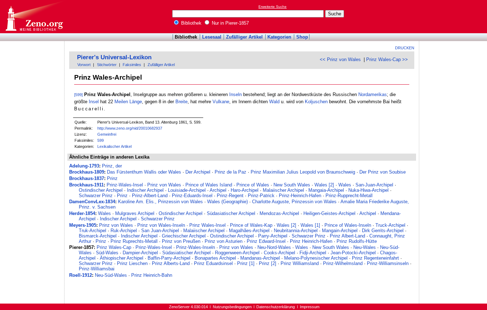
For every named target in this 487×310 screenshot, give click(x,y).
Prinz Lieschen (132, 263)
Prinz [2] (267, 263)
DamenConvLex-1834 (92, 201)
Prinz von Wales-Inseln (161, 225)
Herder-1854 (82, 213)
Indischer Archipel (145, 190)
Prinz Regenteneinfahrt (375, 258)
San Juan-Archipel (160, 230)
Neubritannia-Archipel (296, 230)
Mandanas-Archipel (260, 258)
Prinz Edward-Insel (266, 241)
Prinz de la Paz (230, 172)
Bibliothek (190, 23)
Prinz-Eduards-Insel (192, 195)
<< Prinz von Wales (340, 59)
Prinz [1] (246, 263)
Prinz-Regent (230, 195)
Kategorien (279, 37)
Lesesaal (211, 37)
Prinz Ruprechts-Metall (134, 241)
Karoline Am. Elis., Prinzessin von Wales (160, 201)
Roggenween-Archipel (237, 252)
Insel (94, 101)
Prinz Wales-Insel (207, 225)
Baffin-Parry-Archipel (169, 258)
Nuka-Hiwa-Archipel (368, 190)
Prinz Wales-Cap (114, 247)
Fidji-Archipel (312, 252)
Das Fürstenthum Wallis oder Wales (144, 172)
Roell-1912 (80, 275)
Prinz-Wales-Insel (125, 185)
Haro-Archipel (244, 190)
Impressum (309, 307)
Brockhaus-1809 (86, 172)
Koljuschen (316, 101)
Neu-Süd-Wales (111, 275)
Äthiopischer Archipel (121, 258)
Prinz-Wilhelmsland (343, 263)
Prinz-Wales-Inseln (195, 247)
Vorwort (84, 64)
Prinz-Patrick (261, 195)
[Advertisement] (454, 16)
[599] (78, 94)
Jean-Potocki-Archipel (353, 252)
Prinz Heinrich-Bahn (151, 275)
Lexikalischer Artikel (114, 146)
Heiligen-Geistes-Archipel (329, 213)
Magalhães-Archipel (249, 230)
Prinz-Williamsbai (96, 268)
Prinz (112, 178)
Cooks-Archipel (279, 252)
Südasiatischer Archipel (231, 213)
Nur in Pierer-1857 (229, 23)
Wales (344, 185)
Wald (274, 101)
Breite (181, 101)
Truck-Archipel (390, 225)
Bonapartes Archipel (215, 258)
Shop (302, 37)
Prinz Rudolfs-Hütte (357, 241)
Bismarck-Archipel (98, 236)
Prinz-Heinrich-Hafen (300, 195)
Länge (135, 101)
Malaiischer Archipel (283, 190)
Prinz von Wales (164, 185)
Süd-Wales (107, 252)
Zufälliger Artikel (244, 37)
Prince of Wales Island (208, 185)
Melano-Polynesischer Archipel (316, 258)
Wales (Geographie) (227, 201)
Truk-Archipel (92, 230)
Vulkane (220, 101)
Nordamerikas (372, 94)
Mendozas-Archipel (279, 213)
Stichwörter (107, 64)
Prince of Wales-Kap (251, 225)
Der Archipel (197, 172)
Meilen (121, 101)
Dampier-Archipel (140, 252)
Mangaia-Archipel (326, 190)
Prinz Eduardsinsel (213, 263)
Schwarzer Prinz (96, 195)
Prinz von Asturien (223, 241)
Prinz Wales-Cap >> (387, 59)
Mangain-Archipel (340, 230)
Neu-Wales (364, 247)
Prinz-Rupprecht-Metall (349, 195)
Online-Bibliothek (34, 16)
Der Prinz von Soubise (382, 172)
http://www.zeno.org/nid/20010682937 (129, 128)
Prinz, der (112, 166)
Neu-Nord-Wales (274, 247)
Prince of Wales (252, 185)
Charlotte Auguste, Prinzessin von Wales (294, 201)
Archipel (218, 190)
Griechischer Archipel (184, 236)
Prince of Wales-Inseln (347, 225)
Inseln (235, 94)
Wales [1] (310, 225)
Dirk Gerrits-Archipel (383, 230)
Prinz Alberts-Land (171, 263)
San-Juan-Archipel (374, 185)
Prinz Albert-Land (347, 236)
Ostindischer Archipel (101, 190)
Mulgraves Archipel (134, 213)
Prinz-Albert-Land (150, 195)
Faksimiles (132, 64)
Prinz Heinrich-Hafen (311, 241)
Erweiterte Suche (272, 7)
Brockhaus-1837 (86, 178)
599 (100, 140)
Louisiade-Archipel (187, 190)
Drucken (404, 48)
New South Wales (291, 185)
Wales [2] (324, 185)
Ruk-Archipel (124, 230)
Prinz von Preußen (181, 241)
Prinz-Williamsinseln (388, 263)
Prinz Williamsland (300, 263)
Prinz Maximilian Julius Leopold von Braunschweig (303, 172)
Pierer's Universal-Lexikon (114, 57)
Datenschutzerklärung (275, 307)
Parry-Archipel (272, 236)
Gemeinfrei (106, 134)
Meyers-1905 (82, 225)
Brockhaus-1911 (86, 185)
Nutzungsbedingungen (232, 307)
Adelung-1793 (84, 166)
